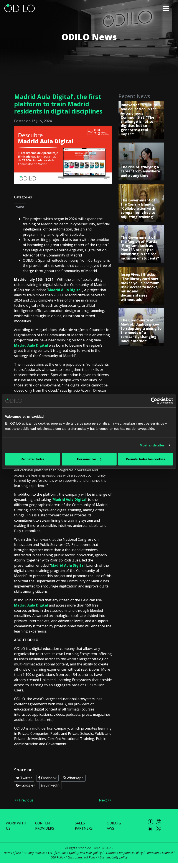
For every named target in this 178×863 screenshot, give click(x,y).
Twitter (25, 777)
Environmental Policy (82, 857)
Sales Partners (84, 826)
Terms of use (12, 853)
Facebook (48, 777)
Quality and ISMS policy (85, 853)
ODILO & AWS (114, 826)
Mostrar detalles (152, 445)
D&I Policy (58, 857)
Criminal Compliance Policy (123, 853)
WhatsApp (75, 777)
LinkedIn (51, 785)
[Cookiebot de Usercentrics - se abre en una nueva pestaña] (154, 400)
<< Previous (23, 800)
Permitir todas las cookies (145, 459)
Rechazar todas (32, 459)
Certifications (57, 853)
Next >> (105, 800)
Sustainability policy (114, 857)
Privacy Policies (34, 853)
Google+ (28, 785)
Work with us (16, 826)
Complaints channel (159, 853)
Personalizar (86, 459)
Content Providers (44, 826)
